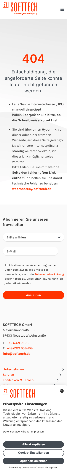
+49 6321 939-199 (20, 348)
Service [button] (8, 375)
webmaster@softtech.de (32, 189)
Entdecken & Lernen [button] (18, 380)
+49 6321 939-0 (18, 343)
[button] (62, 9)
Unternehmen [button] (13, 369)
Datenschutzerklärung (49, 274)
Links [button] (7, 385)
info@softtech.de (17, 354)
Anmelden (33, 295)
